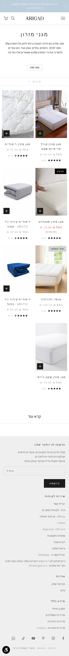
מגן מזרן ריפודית (17, 144)
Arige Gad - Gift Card (54, 529)
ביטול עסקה (58, 548)
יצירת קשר (59, 503)
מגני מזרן (34, 67)
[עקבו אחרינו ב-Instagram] (53, 638)
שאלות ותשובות (56, 535)
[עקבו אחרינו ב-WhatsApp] (13, 638)
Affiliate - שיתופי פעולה (52, 516)
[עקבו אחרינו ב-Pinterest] (43, 638)
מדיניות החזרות (56, 621)
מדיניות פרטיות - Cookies (51, 628)
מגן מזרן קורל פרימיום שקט (51, 146)
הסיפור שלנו (58, 584)
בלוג (62, 590)
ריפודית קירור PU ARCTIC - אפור (18, 224)
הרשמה (54, 483)
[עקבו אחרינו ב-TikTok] (23, 638)
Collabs (61, 523)
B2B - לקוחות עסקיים (53, 510)
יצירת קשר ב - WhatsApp (51, 554)
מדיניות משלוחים (55, 615)
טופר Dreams (51, 299)
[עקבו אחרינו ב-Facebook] (63, 638)
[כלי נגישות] (6, 650)
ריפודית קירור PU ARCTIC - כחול (18, 301)
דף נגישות (59, 542)
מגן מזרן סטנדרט (51, 221)
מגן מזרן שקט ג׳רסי (51, 377)
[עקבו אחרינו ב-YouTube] (33, 638)
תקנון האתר (58, 608)
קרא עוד (34, 416)
